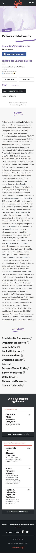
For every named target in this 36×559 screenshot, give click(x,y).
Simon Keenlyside (12, 372)
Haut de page (16, 547)
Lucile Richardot (11, 351)
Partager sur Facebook (15, 54)
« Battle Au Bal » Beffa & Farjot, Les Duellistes (11, 493)
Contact (17, 532)
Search (4, 3)
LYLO (18, 4)
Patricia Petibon (11, 355)
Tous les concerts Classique (17, 512)
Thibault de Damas (12, 381)
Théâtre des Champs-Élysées (17, 60)
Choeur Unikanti (11, 385)
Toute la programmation (17, 434)
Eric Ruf (6, 364)
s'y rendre (26, 79)
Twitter (27, 532)
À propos (9, 532)
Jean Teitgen (9, 347)
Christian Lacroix (12, 359)
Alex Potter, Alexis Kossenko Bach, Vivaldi (11, 418)
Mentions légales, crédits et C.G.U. (18, 543)
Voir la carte (9, 79)
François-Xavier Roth (14, 368)
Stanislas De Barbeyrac (15, 338)
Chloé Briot (8, 377)
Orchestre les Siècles (14, 342)
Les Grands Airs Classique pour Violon (11, 452)
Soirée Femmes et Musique (10, 471)
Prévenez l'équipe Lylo (17, 104)
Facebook (23, 532)
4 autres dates (6, 49)
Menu (31, 3)
